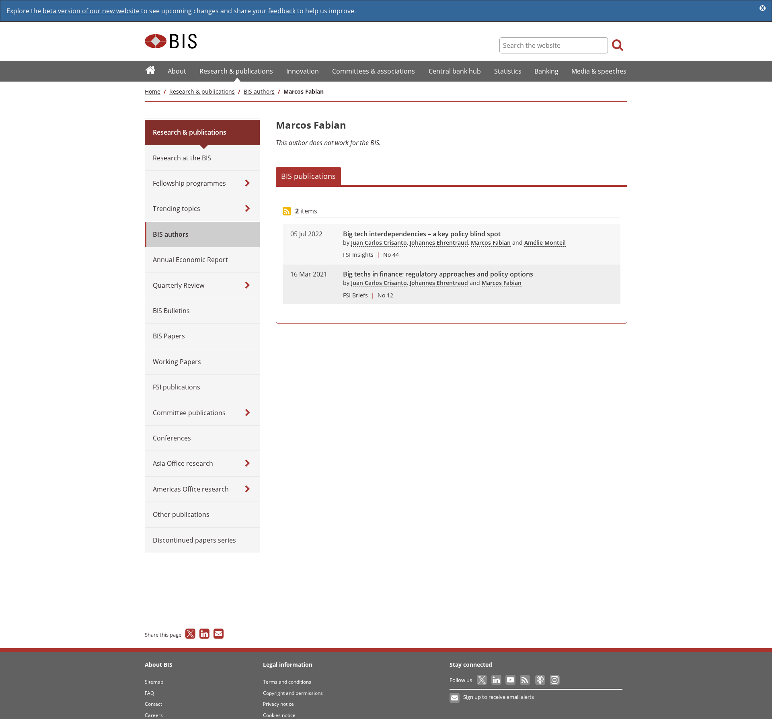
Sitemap (154, 681)
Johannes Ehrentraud (439, 242)
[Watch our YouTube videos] (511, 680)
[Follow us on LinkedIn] (497, 680)
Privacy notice (278, 704)
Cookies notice (279, 715)
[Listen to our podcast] (540, 680)
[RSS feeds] (525, 680)
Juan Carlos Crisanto (379, 242)
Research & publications (202, 91)
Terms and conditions (287, 681)
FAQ (149, 693)
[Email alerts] (455, 698)
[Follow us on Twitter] (482, 680)
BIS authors (259, 91)
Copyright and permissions (293, 693)
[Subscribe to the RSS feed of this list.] (287, 211)
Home (152, 91)
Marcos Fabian (491, 242)
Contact (153, 704)
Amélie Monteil (545, 242)
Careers (154, 715)
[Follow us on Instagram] (554, 680)
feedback (282, 10)
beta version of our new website (91, 10)
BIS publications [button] (308, 176)
